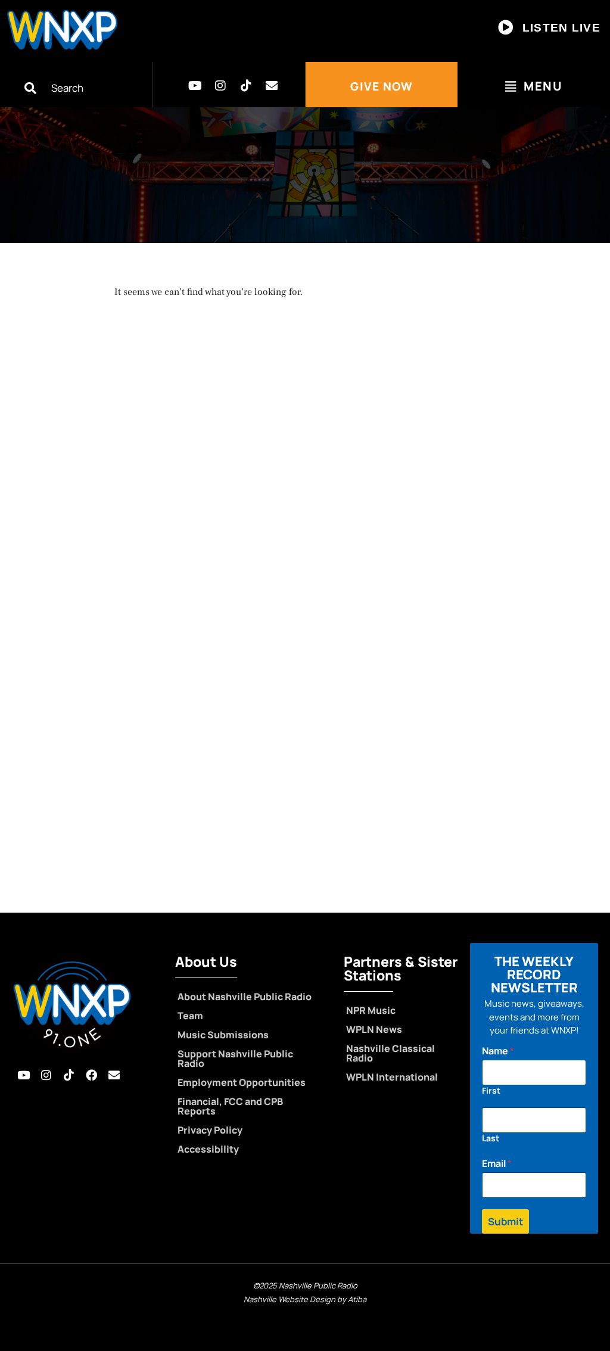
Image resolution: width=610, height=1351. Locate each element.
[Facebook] (91, 1074)
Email (497, 1163)
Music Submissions (223, 1034)
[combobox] (88, 88)
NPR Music (371, 1010)
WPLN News (374, 1029)
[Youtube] (195, 86)
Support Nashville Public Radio (235, 1058)
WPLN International (392, 1077)
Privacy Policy (210, 1130)
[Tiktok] (246, 86)
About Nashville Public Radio (245, 996)
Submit (505, 1221)
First (491, 1090)
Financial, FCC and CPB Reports (230, 1106)
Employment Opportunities (242, 1082)
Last (490, 1138)
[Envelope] (272, 86)
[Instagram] (220, 86)
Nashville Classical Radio (390, 1053)
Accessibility (208, 1149)
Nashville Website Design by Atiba (305, 1299)
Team (190, 1015)
